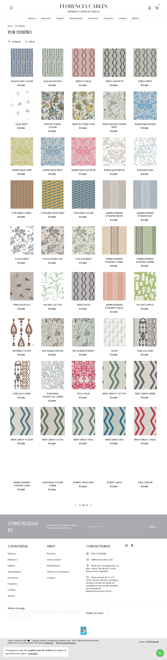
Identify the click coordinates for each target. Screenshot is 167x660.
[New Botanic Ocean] (52, 105)
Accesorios (93, 18)
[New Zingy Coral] (145, 421)
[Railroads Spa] (52, 62)
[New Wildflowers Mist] (114, 105)
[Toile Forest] (83, 240)
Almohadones (75, 18)
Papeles (60, 18)
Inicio (10, 26)
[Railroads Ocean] (22, 62)
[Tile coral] (83, 375)
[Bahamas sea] (145, 151)
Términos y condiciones (58, 571)
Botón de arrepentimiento (66, 643)
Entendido (33, 653)
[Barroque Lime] (22, 151)
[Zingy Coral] (83, 62)
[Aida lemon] (145, 464)
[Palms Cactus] (52, 286)
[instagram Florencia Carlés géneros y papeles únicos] (126, 545)
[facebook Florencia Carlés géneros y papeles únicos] (132, 545)
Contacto (51, 577)
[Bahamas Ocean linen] (52, 464)
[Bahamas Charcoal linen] (52, 375)
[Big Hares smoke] (52, 332)
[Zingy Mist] (145, 62)
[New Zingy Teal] (83, 421)
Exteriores (46, 18)
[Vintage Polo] (22, 286)
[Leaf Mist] (22, 105)
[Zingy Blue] (83, 286)
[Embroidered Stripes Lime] (22, 464)
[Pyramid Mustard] (52, 194)
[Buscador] (11, 8)
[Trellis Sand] (145, 332)
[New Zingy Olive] (52, 421)
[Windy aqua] (114, 464)
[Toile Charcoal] (52, 240)
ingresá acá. (49, 643)
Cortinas (122, 18)
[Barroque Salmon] (83, 151)
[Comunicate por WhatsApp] (160, 653)
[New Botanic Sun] (83, 105)
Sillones (135, 18)
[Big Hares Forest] (83, 332)
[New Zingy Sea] (114, 421)
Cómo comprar (54, 559)
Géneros (32, 18)
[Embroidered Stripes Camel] (114, 240)
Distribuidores (53, 565)
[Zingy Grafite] (114, 62)
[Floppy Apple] (145, 286)
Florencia (51, 553)
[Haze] (114, 332)
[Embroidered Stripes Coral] (114, 286)
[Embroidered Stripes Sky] (145, 194)
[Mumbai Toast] (22, 332)
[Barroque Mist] (52, 151)
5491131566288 (98, 553)
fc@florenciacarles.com (102, 559)
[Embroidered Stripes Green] (145, 240)
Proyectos (108, 18)
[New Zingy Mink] (145, 375)
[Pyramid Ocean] (83, 194)
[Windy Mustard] (83, 464)
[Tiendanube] (149, 642)
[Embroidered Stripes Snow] (114, 194)
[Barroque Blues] (145, 105)
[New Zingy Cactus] (114, 375)
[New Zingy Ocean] (22, 421)
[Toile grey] (22, 240)
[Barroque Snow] (114, 151)
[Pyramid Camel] (22, 194)
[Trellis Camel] (22, 375)
